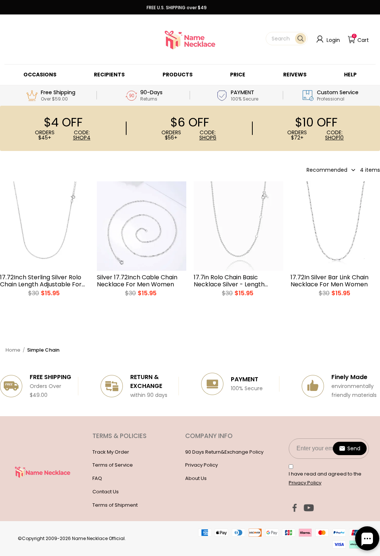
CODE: (82, 135)
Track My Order (110, 451)
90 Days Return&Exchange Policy (224, 451)
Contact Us (105, 491)
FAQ (97, 478)
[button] (287, 38)
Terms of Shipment (115, 505)
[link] (39, 75)
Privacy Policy (201, 464)
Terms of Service (112, 464)
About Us (196, 478)
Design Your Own (44, 304)
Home (13, 349)
